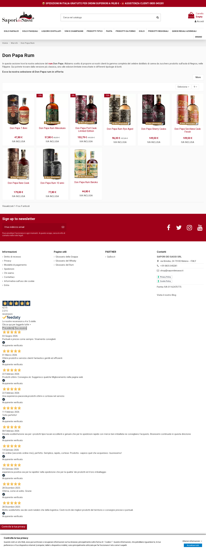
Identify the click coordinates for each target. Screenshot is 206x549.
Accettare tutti (193, 545)
